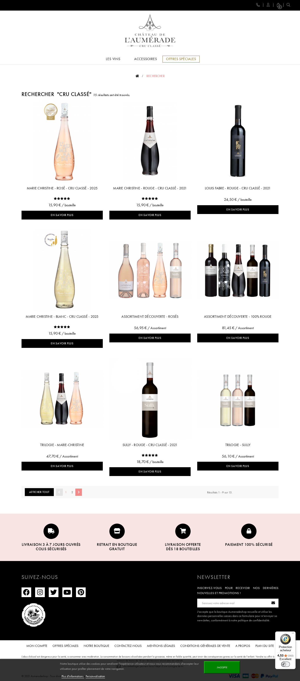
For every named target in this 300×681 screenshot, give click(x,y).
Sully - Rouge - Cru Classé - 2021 (150, 445)
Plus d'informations (72, 676)
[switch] (285, 664)
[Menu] (293, 634)
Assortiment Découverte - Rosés (149, 316)
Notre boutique (96, 646)
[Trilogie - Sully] (237, 398)
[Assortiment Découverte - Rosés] (150, 270)
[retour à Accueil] (137, 76)
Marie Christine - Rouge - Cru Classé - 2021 (150, 188)
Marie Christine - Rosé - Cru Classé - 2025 (62, 188)
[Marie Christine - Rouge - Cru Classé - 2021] (150, 142)
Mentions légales (161, 646)
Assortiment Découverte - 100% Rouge (237, 316)
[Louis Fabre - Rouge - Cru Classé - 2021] (237, 142)
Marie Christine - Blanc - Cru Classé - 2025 (62, 316)
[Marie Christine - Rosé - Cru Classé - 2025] (62, 142)
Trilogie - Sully (238, 445)
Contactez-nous (128, 646)
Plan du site (264, 646)
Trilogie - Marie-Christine (62, 445)
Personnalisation (95, 676)
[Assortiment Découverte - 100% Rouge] (237, 270)
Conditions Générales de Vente (205, 646)
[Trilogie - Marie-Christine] (62, 398)
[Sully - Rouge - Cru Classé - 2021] (150, 398)
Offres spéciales (65, 646)
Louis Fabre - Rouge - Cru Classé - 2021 (238, 188)
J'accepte (222, 667)
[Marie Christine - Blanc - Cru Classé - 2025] (62, 270)
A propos (242, 646)
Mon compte (36, 646)
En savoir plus (62, 215)
